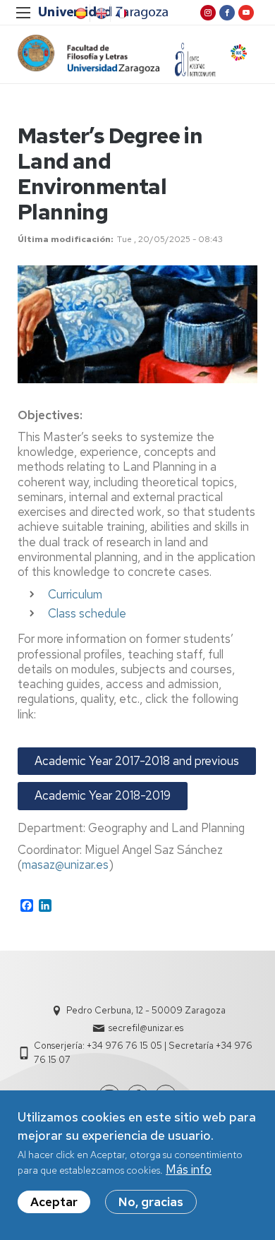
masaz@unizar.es (65, 864)
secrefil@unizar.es (146, 1028)
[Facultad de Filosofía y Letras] (88, 54)
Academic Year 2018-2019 (103, 795)
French (120, 13)
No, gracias (150, 1202)
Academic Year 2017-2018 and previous (137, 761)
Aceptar (54, 1202)
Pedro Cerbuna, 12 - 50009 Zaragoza (146, 1010)
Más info (189, 1169)
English (100, 13)
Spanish (80, 13)
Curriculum (75, 594)
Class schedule (87, 613)
